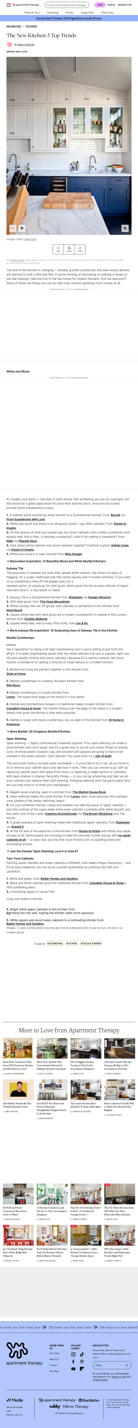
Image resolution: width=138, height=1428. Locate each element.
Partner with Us (14, 1414)
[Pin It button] (22, 228)
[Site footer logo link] (25, 1353)
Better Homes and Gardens (59, 878)
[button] (125, 228)
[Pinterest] (82, 1361)
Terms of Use (119, 1376)
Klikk (9, 541)
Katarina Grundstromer (61, 813)
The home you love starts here (111, 1327)
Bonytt (115, 515)
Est (8, 913)
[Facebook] (73, 1361)
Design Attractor (99, 597)
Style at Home (16, 673)
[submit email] (127, 1365)
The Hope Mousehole (55, 601)
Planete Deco (28, 541)
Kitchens (31, 26)
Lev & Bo (82, 623)
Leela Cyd (30, 239)
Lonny (10, 697)
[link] (18, 1065)
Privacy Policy (100, 1379)
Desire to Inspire (22, 549)
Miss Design (73, 554)
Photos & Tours (32, 12)
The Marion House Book (89, 792)
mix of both (103, 756)
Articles (69, 12)
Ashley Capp (120, 545)
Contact (54, 1365)
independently (17, 260)
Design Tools (87, 12)
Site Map (54, 1371)
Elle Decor (13, 685)
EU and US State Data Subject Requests (118, 1406)
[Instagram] (73, 1354)
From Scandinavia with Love (25, 519)
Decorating (52, 12)
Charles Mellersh (35, 619)
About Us (54, 1359)
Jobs (8, 1411)
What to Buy (107, 12)
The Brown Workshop (98, 813)
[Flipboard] (82, 1369)
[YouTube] (73, 1369)
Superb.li (17, 826)
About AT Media (14, 1407)
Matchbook (14, 610)
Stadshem (75, 597)
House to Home (89, 831)
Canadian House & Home (23, 708)
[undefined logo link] (25, 5)
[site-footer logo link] (14, 1400)
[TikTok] (82, 1354)
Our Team (55, 1353)
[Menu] (8, 5)
